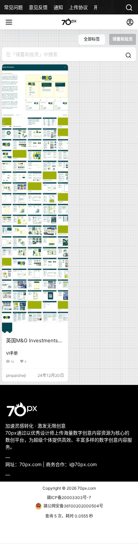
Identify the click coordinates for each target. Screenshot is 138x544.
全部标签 (92, 39)
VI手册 (12, 353)
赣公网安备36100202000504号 (73, 505)
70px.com (86, 488)
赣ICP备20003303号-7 (69, 497)
